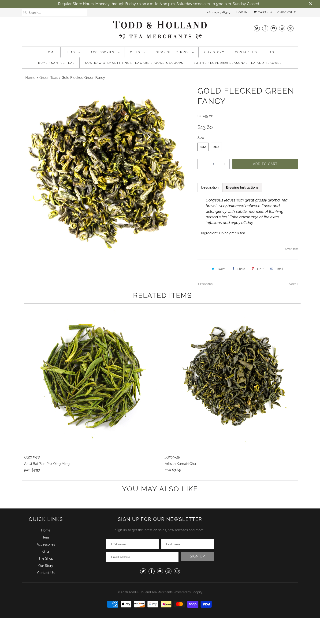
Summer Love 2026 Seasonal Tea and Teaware (238, 62)
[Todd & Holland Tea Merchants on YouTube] (274, 28)
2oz (216, 147)
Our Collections (173, 52)
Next (292, 284)
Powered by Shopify (188, 592)
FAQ (271, 52)
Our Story (214, 52)
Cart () (264, 12)
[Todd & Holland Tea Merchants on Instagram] (282, 28)
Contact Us (246, 52)
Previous (205, 284)
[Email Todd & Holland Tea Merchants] (290, 28)
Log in (242, 12)
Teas (71, 52)
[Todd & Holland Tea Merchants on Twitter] (257, 28)
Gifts (135, 52)
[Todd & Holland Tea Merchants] (160, 31)
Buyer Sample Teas (56, 62)
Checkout (286, 12)
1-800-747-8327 (218, 12)
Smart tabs (291, 248)
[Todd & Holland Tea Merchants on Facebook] (265, 28)
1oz (203, 147)
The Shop (45, 558)
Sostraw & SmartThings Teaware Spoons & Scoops (134, 62)
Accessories (103, 52)
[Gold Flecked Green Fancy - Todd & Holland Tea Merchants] (107, 171)
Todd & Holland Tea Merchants (150, 592)
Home (50, 52)
